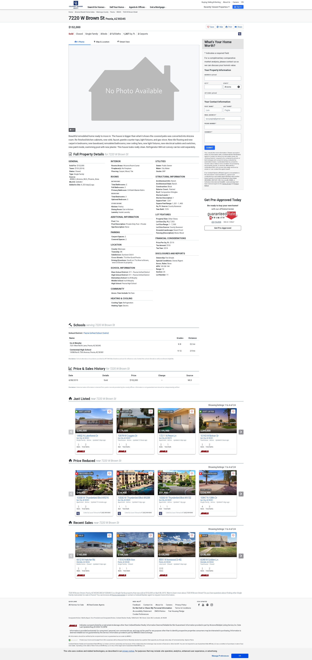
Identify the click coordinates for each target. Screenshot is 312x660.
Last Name (227, 106)
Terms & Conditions (183, 608)
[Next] (241, 432)
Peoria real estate (118, 595)
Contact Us (147, 605)
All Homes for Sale (76, 605)
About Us (226, 2)
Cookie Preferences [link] (141, 614)
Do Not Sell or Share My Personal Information (152, 608)
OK (240, 656)
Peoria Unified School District (96, 333)
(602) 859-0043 (105, 513)
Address (211, 75)
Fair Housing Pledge (176, 611)
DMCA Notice (160, 611)
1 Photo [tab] (80, 42)
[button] (238, 7)
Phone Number (210, 123)
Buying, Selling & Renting (211, 2)
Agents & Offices (137, 7)
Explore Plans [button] (189, 640)
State (225, 83)
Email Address (210, 115)
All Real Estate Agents (95, 605)
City (206, 83)
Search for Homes (96, 7)
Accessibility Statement (142, 611)
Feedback (136, 605)
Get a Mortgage (157, 7)
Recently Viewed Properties (216, 7)
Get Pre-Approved (222, 228)
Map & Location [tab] (102, 42)
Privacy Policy (180, 605)
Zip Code (211, 93)
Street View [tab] (124, 42)
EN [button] (242, 2)
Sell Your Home (117, 7)
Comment (208, 132)
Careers (236, 2)
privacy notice (128, 651)
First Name (209, 106)
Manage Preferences (220, 656)
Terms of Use (226, 184)
